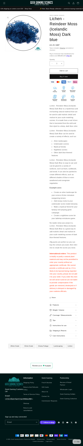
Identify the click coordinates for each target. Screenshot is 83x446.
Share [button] (54, 297)
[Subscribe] (36, 422)
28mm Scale (15, 346)
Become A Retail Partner (65, 384)
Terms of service (61, 439)
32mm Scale (28, 346)
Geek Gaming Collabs (67, 394)
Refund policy (41, 439)
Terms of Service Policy (31, 394)
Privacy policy (51, 439)
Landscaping (58, 346)
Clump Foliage (43, 346)
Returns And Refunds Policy (30, 388)
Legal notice (49, 441)
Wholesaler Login (66, 389)
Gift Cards (45, 387)
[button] (4, 3)
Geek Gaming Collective (68, 398)
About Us (45, 391)
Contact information (38, 441)
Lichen (70, 346)
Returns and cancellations (27, 409)
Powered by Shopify (29, 439)
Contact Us (45, 396)
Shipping (62, 48)
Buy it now (64, 76)
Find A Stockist (47, 382)
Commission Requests (49, 401)
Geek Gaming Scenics (17, 439)
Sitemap (26, 403)
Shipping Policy (28, 382)
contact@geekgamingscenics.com (18, 399)
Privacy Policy (28, 399)
